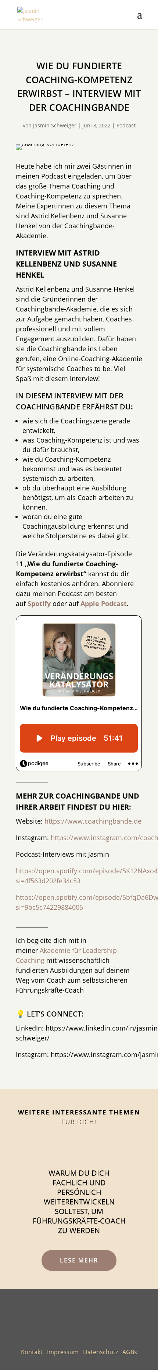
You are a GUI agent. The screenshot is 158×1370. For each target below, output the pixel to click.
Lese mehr (79, 1260)
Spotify (39, 603)
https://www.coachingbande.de (92, 821)
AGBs (129, 1352)
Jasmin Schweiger (54, 125)
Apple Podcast (103, 603)
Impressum (63, 1352)
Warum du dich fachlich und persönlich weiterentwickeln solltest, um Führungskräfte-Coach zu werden (79, 1201)
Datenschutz (100, 1352)
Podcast (126, 125)
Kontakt (32, 1352)
